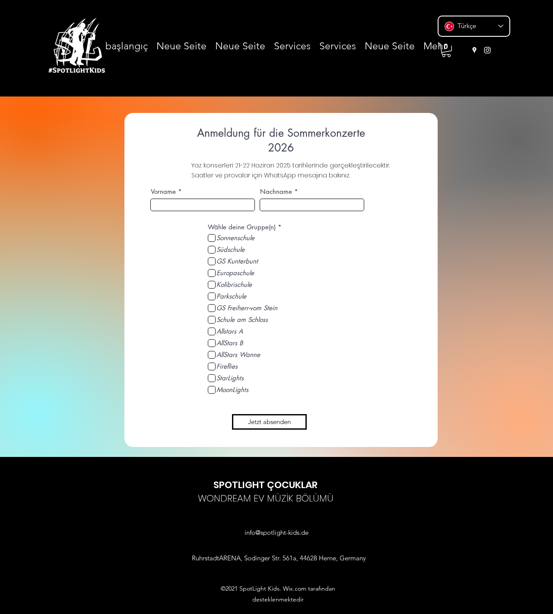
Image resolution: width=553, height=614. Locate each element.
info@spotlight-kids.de (276, 532)
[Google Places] (474, 50)
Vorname (163, 191)
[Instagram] (487, 50)
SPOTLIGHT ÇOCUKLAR (265, 485)
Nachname (276, 191)
